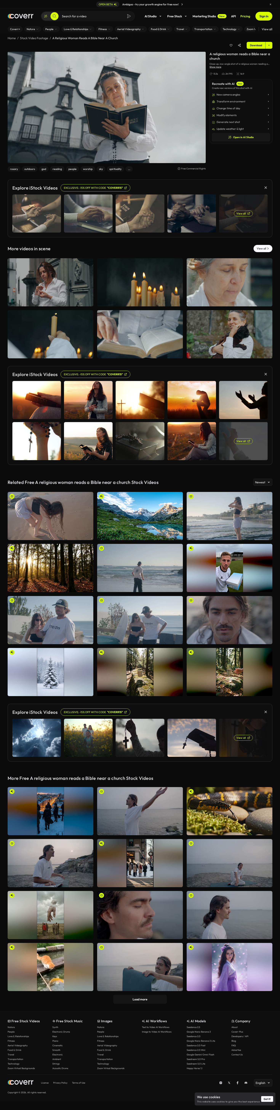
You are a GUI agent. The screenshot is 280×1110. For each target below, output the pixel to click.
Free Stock (174, 16)
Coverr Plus (237, 1031)
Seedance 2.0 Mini (196, 1050)
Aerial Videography (18, 1045)
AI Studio (151, 16)
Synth (55, 1027)
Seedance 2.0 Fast (196, 1045)
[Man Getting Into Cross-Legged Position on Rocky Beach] (229, 863)
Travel (11, 1054)
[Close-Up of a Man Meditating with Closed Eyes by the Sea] (140, 915)
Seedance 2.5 (193, 1027)
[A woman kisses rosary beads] (229, 282)
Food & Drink (14, 1050)
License (45, 1082)
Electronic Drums (61, 1031)
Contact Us (237, 1054)
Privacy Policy (60, 1082)
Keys (54, 1036)
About (234, 1027)
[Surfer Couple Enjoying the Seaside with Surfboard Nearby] (140, 620)
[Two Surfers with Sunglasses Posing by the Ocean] (50, 620)
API (233, 16)
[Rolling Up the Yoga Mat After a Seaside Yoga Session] (140, 967)
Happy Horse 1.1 (194, 1068)
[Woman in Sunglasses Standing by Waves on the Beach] (229, 516)
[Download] (88, 301)
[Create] (46, 16)
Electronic (57, 1054)
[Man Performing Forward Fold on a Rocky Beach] (140, 811)
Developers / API (239, 1036)
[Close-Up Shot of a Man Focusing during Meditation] (229, 620)
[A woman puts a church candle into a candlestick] (50, 334)
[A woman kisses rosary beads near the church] (50, 282)
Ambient (56, 1059)
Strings (56, 1063)
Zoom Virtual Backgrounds (21, 1068)
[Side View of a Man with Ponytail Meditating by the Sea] (229, 915)
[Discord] (245, 1082)
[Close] (270, 4)
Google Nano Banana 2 (199, 1031)
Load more (140, 999)
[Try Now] (182, 4)
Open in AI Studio (243, 137)
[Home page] (20, 16)
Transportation (15, 1059)
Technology (13, 1063)
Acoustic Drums (60, 1068)
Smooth (56, 1050)
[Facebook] (237, 1082)
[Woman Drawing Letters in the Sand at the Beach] (50, 516)
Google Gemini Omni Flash (200, 1054)
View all (267, 29)
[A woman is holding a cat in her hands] (229, 334)
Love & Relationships (18, 1036)
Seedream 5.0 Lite (196, 1063)
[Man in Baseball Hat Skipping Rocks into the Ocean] (140, 568)
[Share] (239, 45)
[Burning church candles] (140, 282)
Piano (55, 1040)
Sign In (263, 16)
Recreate (50, 302)
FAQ (233, 1045)
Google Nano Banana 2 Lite (201, 1040)
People (11, 1031)
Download (256, 45)
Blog (233, 1040)
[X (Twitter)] (229, 1082)
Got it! (267, 1098)
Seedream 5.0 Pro (196, 1059)
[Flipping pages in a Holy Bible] (140, 334)
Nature (11, 1027)
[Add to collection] (231, 45)
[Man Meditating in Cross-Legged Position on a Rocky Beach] (50, 863)
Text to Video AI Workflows (155, 1027)
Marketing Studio (209, 16)
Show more (215, 66)
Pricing (245, 16)
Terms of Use (78, 1082)
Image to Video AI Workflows (156, 1031)
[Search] (54, 16)
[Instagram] (220, 1082)
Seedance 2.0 (193, 1036)
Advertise (236, 1050)
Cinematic (57, 1045)
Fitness (11, 1040)
